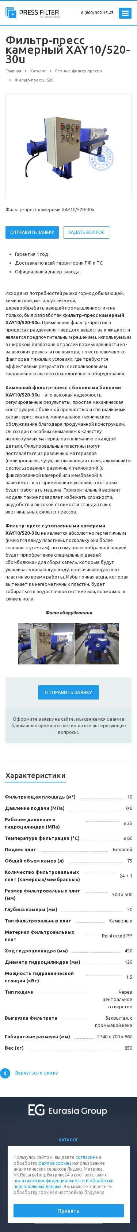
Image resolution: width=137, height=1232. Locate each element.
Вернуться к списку (36, 1073)
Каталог (68, 1140)
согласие (85, 1157)
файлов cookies (54, 1163)
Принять (68, 1211)
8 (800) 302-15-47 (97, 13)
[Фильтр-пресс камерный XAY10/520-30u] (69, 145)
